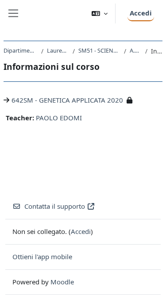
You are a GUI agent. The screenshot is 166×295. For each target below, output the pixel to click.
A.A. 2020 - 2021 (136, 50)
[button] (99, 13)
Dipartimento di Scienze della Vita (21, 50)
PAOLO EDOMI (59, 117)
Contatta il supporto (54, 206)
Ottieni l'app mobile (42, 256)
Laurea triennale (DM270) (58, 50)
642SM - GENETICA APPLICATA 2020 (67, 100)
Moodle (62, 281)
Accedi (141, 12)
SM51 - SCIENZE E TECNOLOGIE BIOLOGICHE (99, 50)
